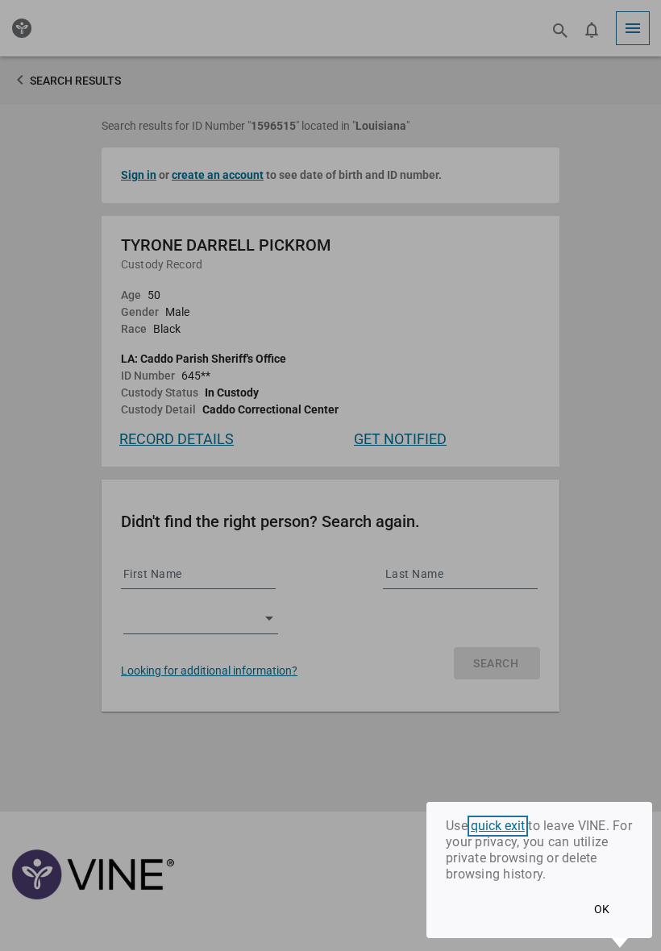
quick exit (498, 826)
